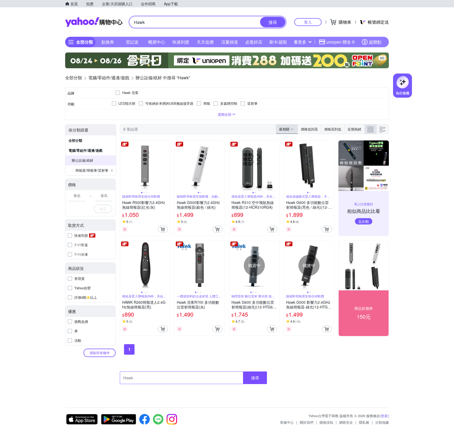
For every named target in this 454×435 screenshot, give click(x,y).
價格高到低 (332, 129)
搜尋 (255, 377)
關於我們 (306, 422)
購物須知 (326, 422)
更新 (384, 415)
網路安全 (346, 422)
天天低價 (205, 42)
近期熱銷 (354, 129)
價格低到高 (309, 129)
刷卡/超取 (278, 42)
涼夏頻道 (229, 42)
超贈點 (375, 42)
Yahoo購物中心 (93, 22)
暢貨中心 (156, 42)
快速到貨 (180, 42)
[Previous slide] (123, 165)
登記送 (132, 42)
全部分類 (75, 140)
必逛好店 (253, 42)
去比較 (363, 221)
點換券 (107, 42)
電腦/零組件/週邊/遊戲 (85, 150)
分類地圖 (382, 422)
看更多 (300, 42)
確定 (103, 208)
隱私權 (364, 422)
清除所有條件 (99, 352)
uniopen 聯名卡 (340, 42)
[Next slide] (166, 165)
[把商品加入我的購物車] (163, 229)
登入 (308, 22)
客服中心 (287, 422)
